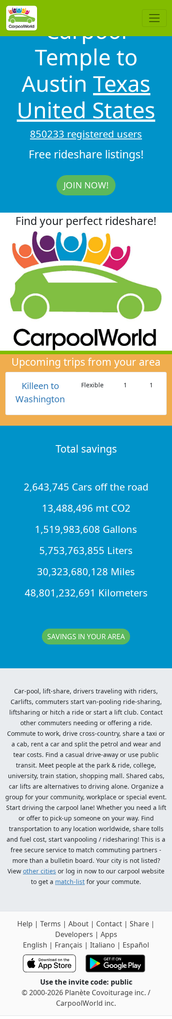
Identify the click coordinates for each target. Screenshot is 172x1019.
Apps (109, 934)
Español (136, 945)
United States (86, 110)
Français (68, 945)
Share (139, 924)
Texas (121, 83)
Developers (74, 934)
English (35, 945)
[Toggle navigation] (154, 18)
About (78, 924)
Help (25, 924)
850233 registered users (86, 133)
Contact (109, 924)
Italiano (102, 945)
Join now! (86, 185)
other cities (39, 871)
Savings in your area (86, 636)
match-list (70, 881)
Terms (50, 924)
